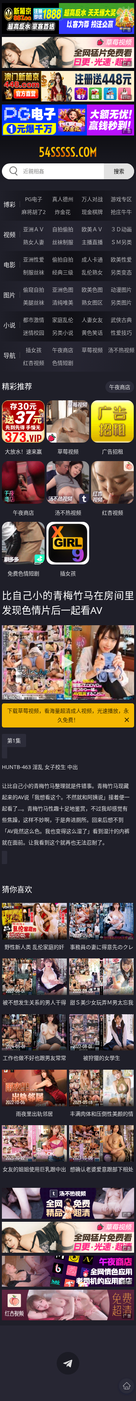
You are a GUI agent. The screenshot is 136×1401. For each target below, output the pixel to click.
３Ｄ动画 (121, 229)
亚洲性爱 (33, 259)
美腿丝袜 (33, 302)
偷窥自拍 (33, 289)
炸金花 (63, 211)
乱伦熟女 (92, 272)
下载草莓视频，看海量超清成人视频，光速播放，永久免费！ (68, 715)
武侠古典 (121, 319)
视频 (9, 235)
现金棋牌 (92, 211)
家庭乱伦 (62, 319)
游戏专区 (121, 199)
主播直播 (92, 242)
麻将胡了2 (34, 211)
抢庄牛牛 (121, 211)
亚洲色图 (62, 289)
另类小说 (62, 332)
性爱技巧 (121, 332)
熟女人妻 (33, 242)
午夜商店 (62, 350)
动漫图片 (121, 289)
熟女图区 (92, 302)
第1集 (14, 740)
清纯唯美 (62, 302)
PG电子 (33, 199)
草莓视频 (92, 350)
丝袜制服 (62, 242)
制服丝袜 (33, 272)
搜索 (119, 171)
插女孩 (34, 350)
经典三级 (62, 272)
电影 (9, 265)
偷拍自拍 (62, 259)
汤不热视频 (121, 350)
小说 (9, 325)
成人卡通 (92, 259)
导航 (9, 355)
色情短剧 (62, 362)
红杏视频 (33, 362)
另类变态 (121, 272)
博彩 (9, 204)
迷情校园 (33, 332)
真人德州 (62, 199)
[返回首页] (126, 1385)
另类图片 (121, 302)
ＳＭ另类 (121, 242)
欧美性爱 (121, 259)
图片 (9, 295)
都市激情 (33, 319)
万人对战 (92, 199)
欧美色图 (92, 289)
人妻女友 (92, 319)
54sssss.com (68, 152)
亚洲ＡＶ (33, 229)
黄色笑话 (92, 332)
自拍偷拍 (62, 229)
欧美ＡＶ (92, 229)
